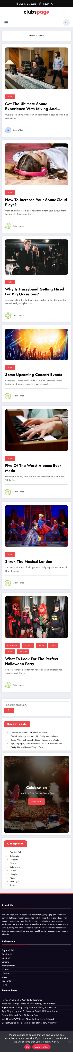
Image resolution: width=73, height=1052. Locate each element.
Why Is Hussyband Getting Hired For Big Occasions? (34, 292)
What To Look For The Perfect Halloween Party (31, 661)
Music (10, 97)
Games (53, 645)
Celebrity (28, 645)
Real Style (23, 652)
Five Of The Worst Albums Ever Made (33, 468)
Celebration (12, 645)
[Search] (66, 22)
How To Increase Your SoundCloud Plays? (36, 202)
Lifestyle (13, 874)
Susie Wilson (18, 130)
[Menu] (6, 22)
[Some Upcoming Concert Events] (36, 344)
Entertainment (16, 867)
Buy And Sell (15, 852)
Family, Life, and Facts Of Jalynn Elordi (27, 747)
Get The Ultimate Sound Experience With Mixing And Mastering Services (31, 106)
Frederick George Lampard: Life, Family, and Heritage (34, 736)
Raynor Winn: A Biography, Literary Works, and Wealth (35, 740)
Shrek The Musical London (28, 561)
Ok (27, 1047)
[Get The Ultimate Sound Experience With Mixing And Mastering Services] (36, 68)
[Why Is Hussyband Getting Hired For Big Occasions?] (36, 256)
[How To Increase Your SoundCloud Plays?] (36, 164)
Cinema (41, 645)
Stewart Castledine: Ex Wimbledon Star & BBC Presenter (29, 1022)
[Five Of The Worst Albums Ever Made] (36, 430)
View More (36, 801)
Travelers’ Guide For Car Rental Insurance (29, 732)
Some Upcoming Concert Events (33, 374)
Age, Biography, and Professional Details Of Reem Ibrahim (36, 743)
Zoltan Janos (18, 226)
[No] (68, 1041)
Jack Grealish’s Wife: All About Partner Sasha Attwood (28, 1019)
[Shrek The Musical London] (36, 525)
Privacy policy (41, 1047)
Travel (12, 885)
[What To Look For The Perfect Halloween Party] (36, 616)
